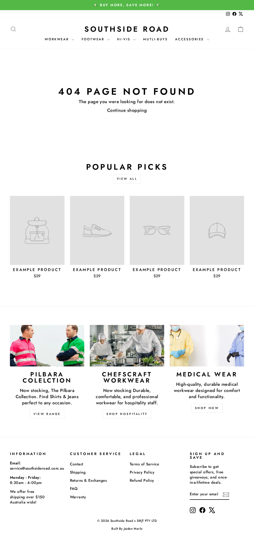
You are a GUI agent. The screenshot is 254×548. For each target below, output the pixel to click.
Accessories (190, 39)
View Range (47, 414)
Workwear (57, 39)
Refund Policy (142, 480)
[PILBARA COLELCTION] (47, 346)
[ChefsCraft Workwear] (127, 346)
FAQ (74, 488)
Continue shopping (127, 110)
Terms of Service (144, 464)
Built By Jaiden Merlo (126, 528)
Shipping (78, 472)
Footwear (94, 39)
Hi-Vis (124, 39)
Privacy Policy (142, 472)
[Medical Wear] (207, 346)
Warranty (78, 497)
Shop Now (207, 408)
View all (127, 179)
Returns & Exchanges (88, 480)
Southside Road (127, 29)
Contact (76, 464)
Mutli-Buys (155, 39)
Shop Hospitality (127, 414)
